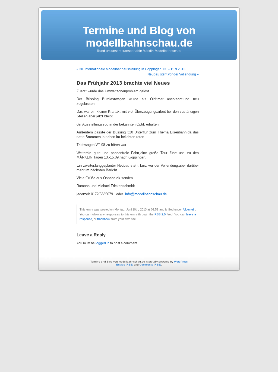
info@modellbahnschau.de (146, 194)
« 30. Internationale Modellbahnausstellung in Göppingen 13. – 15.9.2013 (131, 69)
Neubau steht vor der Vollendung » (173, 74)
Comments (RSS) (150, 264)
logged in (102, 243)
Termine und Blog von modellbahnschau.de (139, 37)
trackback (103, 219)
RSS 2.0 (160, 214)
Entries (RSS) (124, 264)
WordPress (181, 261)
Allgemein (189, 209)
